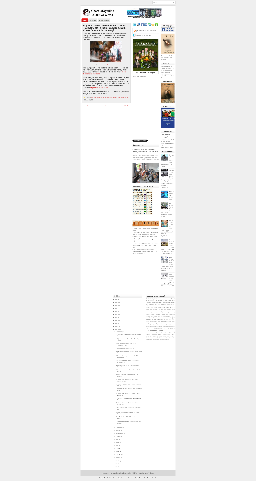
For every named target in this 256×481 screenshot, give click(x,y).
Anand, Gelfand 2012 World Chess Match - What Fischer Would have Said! (145, 245)
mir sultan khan (160, 323)
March (118, 451)
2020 (116, 317)
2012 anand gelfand (152, 299)
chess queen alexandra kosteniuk (166, 311)
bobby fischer (158, 307)
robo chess (158, 326)
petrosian (170, 324)
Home (84, 20)
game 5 (166, 316)
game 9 (163, 318)
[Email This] (85, 100)
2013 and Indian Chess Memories (125, 348)
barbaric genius (149, 306)
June (117, 442)
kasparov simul (157, 321)
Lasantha (127, 478)
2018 (116, 323)
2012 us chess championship (164, 299)
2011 (116, 464)
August (118, 436)
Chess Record (104, 20)
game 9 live (169, 318)
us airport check (165, 328)
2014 (116, 326)
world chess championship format (156, 337)
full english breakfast (166, 312)
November (119, 427)
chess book (160, 309)
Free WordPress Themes (110, 478)
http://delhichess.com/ (99, 88)
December (119, 331)
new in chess (158, 324)
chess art (155, 309)
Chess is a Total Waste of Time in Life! (167, 141)
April (117, 448)
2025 (116, 302)
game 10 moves (161, 314)
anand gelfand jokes (162, 304)
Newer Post (86, 106)
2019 (116, 320)
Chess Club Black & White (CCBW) (126, 473)
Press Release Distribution (150, 478)
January (118, 457)
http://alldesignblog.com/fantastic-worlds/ (108, 64)
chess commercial (167, 309)
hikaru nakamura (157, 319)
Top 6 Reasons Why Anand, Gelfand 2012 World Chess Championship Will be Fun (145, 233)
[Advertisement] (145, 108)
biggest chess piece (162, 306)
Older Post (127, 106)
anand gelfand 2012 (151, 304)
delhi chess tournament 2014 (98, 97)
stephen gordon (170, 326)
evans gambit (149, 312)
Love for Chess (149, 473)
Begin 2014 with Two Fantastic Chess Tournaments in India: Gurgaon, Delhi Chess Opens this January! (104, 28)
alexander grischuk (164, 302)
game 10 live (154, 314)
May (117, 445)
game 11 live (169, 314)
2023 (116, 308)
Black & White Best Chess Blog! (171, 195)
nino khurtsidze (164, 324)
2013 (116, 329)
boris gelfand (166, 307)
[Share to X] (90, 100)
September (119, 433)
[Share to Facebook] (92, 100)
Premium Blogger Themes (137, 478)
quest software (152, 326)
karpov (151, 321)
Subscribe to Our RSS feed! (146, 31)
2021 (116, 314)
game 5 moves (171, 316)
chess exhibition (153, 311)
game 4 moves (161, 316)
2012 (116, 461)
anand (172, 302)
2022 (116, 311)
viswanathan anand (154, 330)
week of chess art (167, 331)
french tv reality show (156, 312)
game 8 (159, 318)
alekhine (157, 302)
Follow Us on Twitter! (143, 35)
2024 (116, 305)
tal (146, 328)
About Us (93, 20)
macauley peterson (166, 321)
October (118, 430)
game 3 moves (154, 316)
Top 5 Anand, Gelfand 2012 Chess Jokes (145, 236)
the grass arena (150, 328)
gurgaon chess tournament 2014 (121, 97)
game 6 (148, 318)
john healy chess (168, 319)
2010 (116, 467)
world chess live (153, 339)
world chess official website (162, 339)
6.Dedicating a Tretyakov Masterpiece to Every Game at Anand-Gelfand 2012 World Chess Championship (144, 251)
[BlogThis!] (87, 100)
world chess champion (164, 334)
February (118, 454)
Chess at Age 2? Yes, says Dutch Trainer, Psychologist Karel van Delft (145, 150)
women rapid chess (155, 332)
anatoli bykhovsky (170, 304)
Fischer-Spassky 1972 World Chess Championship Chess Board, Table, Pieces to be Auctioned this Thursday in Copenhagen (167, 178)
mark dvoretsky (153, 323)
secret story (164, 326)
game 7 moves (153, 318)
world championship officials (166, 332)
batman (155, 306)
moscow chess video (150, 324)
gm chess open (109, 97)
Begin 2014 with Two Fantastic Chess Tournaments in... (126, 344)
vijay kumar (171, 328)
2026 (116, 299)
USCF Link (169, 147)
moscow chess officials (169, 323)
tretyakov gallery (158, 328)
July (117, 439)
